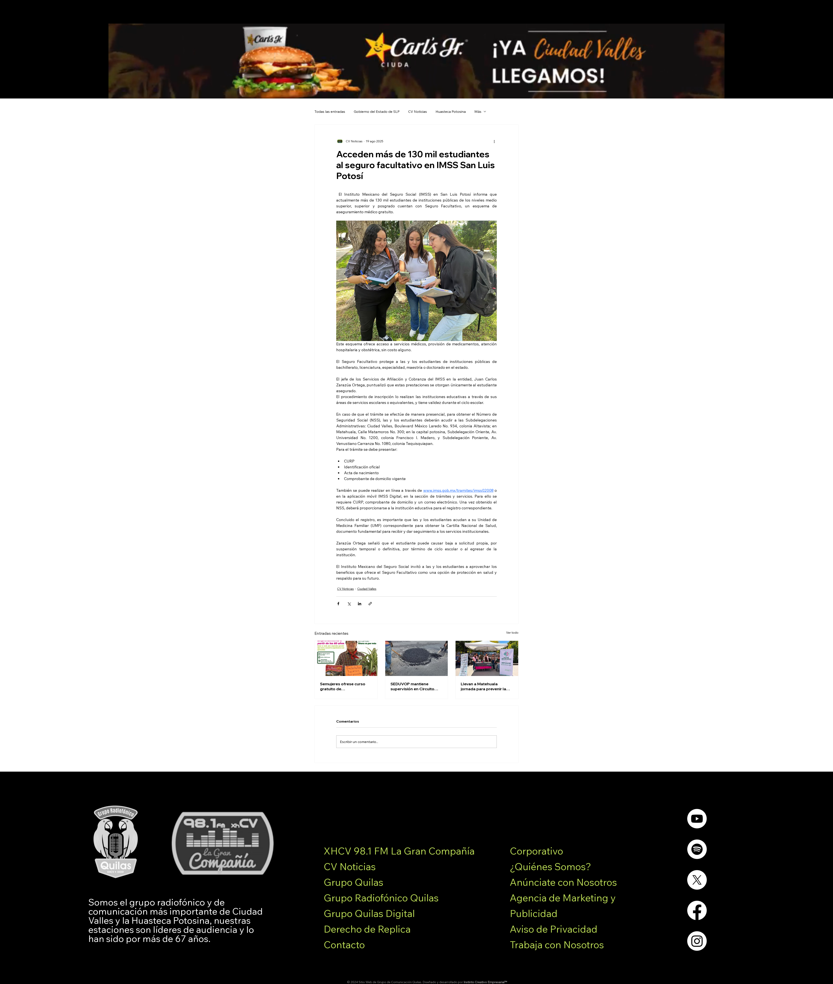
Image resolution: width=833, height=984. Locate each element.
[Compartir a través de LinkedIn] (359, 604)
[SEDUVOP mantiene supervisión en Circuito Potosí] (416, 658)
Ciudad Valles (366, 589)
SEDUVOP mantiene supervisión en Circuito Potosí (412, 686)
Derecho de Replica (367, 929)
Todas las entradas (330, 111)
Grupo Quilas (353, 882)
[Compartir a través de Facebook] (338, 604)
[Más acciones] (494, 141)
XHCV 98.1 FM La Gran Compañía (399, 851)
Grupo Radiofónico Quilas (381, 898)
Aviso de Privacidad (553, 929)
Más (477, 111)
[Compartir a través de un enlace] (370, 604)
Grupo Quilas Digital (369, 913)
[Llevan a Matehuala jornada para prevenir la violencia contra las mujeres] (487, 658)
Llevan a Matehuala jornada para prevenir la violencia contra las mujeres (483, 686)
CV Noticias (417, 111)
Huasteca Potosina (451, 111)
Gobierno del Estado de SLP (377, 111)
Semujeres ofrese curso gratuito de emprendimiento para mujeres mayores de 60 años (342, 686)
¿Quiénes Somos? (550, 866)
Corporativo (536, 851)
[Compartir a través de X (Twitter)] (349, 604)
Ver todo (512, 633)
